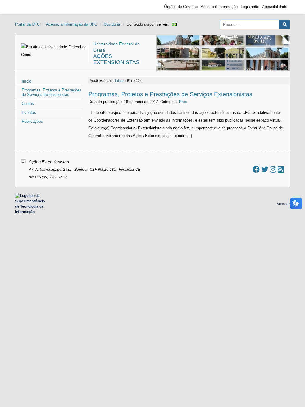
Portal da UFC (27, 24)
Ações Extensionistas (116, 59)
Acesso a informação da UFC (71, 24)
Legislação (250, 6)
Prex (183, 102)
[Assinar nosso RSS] (281, 169)
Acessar (283, 204)
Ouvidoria (112, 24)
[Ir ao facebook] (256, 169)
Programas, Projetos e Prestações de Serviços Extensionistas (51, 92)
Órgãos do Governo (181, 6)
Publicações (32, 121)
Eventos (29, 112)
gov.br (28, 7)
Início (26, 81)
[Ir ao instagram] (273, 169)
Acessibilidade (274, 6)
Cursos (28, 103)
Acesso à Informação (219, 6)
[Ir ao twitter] (264, 169)
